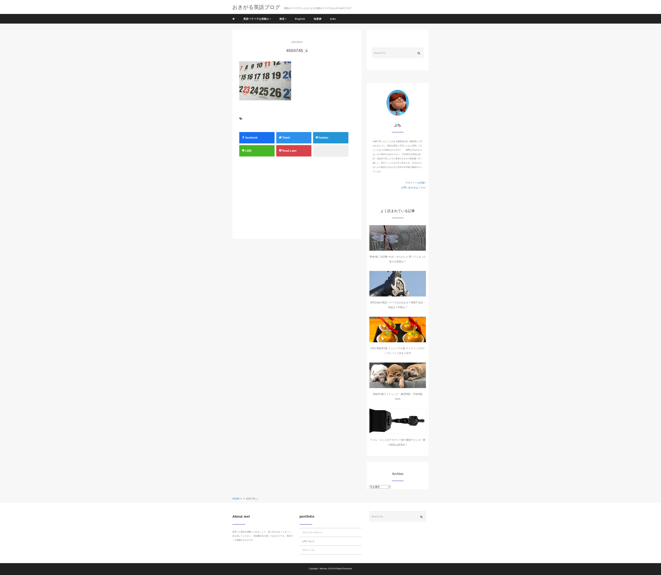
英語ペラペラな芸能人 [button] (256, 18)
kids (333, 18)
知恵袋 (318, 18)
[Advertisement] (261, 194)
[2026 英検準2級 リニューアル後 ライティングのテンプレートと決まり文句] (397, 329)
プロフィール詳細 (415, 182)
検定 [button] (282, 18)
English (300, 18)
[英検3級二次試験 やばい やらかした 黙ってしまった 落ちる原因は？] (397, 238)
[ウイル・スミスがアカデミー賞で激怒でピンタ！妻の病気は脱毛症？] (397, 421)
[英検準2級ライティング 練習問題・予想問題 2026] (397, 375)
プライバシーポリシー (312, 532)
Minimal (323, 568)
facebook (251, 137)
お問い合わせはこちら (413, 187)
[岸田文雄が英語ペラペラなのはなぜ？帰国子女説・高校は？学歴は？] (397, 284)
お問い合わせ (308, 541)
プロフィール (308, 550)
